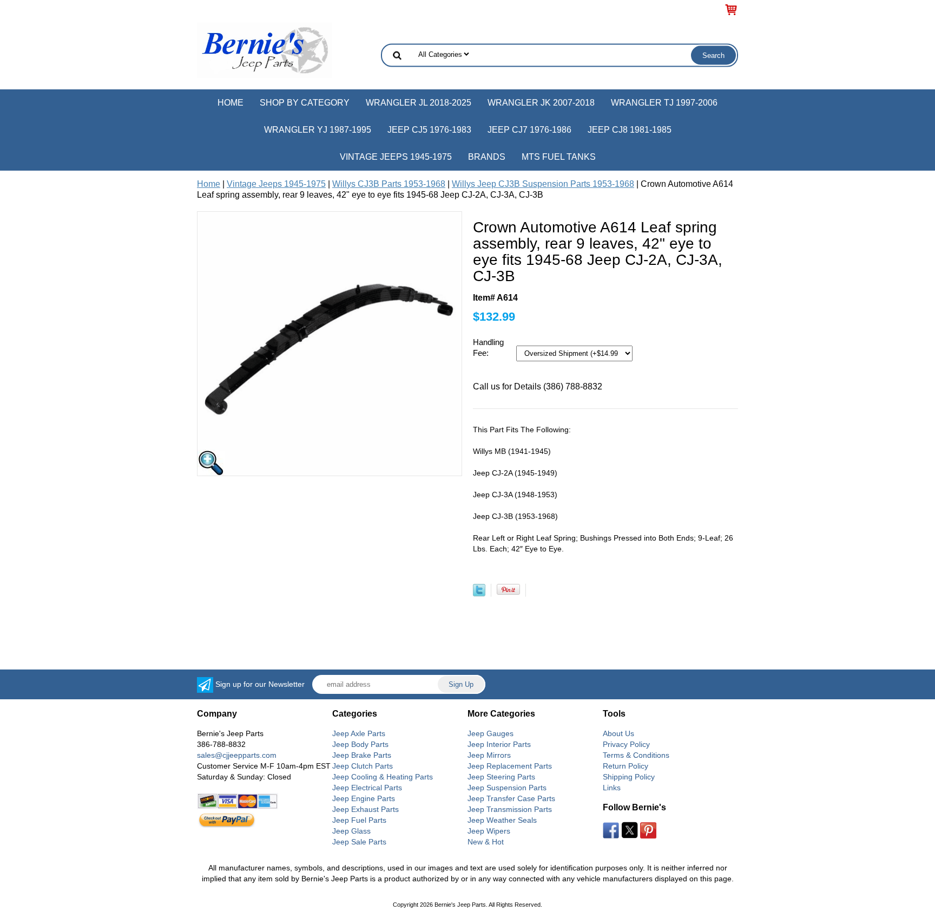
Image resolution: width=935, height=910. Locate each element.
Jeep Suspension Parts (506, 787)
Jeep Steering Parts (501, 776)
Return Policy (625, 766)
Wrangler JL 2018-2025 (418, 102)
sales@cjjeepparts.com (236, 755)
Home (230, 102)
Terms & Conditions (636, 755)
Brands (486, 156)
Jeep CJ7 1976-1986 (529, 129)
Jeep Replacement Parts (509, 766)
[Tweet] (479, 593)
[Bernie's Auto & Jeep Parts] (264, 49)
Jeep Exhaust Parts (365, 809)
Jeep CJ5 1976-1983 (429, 129)
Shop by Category (305, 102)
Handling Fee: (488, 347)
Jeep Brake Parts (361, 755)
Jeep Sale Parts (359, 841)
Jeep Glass (351, 831)
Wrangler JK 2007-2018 (541, 102)
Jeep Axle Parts (358, 733)
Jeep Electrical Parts (367, 787)
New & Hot (485, 841)
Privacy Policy (626, 744)
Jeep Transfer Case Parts (511, 798)
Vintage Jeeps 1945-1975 (396, 156)
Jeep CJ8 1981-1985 (629, 129)
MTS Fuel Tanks (559, 156)
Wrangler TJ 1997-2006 (664, 102)
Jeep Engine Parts (363, 798)
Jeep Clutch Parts (362, 766)
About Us (618, 733)
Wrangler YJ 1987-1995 (317, 129)
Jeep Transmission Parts (509, 809)
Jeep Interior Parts (499, 744)
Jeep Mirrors (489, 755)
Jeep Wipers (488, 831)
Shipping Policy (629, 776)
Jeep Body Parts (360, 744)
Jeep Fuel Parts (359, 820)
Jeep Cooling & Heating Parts (382, 776)
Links (612, 787)
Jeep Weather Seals (502, 820)
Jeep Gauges (490, 733)
